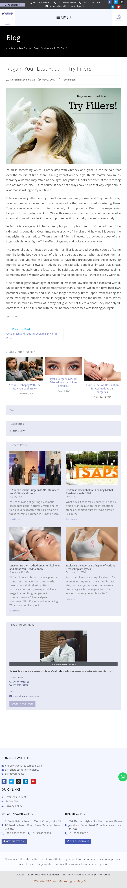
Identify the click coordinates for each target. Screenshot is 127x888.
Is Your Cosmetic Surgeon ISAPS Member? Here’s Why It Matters (34, 491)
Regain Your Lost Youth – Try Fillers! (50, 48)
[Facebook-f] (110, 2)
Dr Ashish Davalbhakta (22, 79)
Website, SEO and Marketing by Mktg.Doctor (63, 881)
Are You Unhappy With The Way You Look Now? (25, 386)
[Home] (7, 48)
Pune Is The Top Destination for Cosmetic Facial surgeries (102, 388)
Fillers (14, 316)
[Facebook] (4, 781)
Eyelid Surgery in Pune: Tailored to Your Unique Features (63, 382)
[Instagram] (122, 2)
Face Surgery (69, 79)
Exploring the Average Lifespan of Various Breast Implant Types (90, 567)
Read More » (14, 519)
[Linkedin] (112, 7)
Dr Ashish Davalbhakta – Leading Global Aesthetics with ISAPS (89, 491)
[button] (12, 5)
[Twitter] (116, 2)
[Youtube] (118, 7)
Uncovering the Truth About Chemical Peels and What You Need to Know (35, 567)
